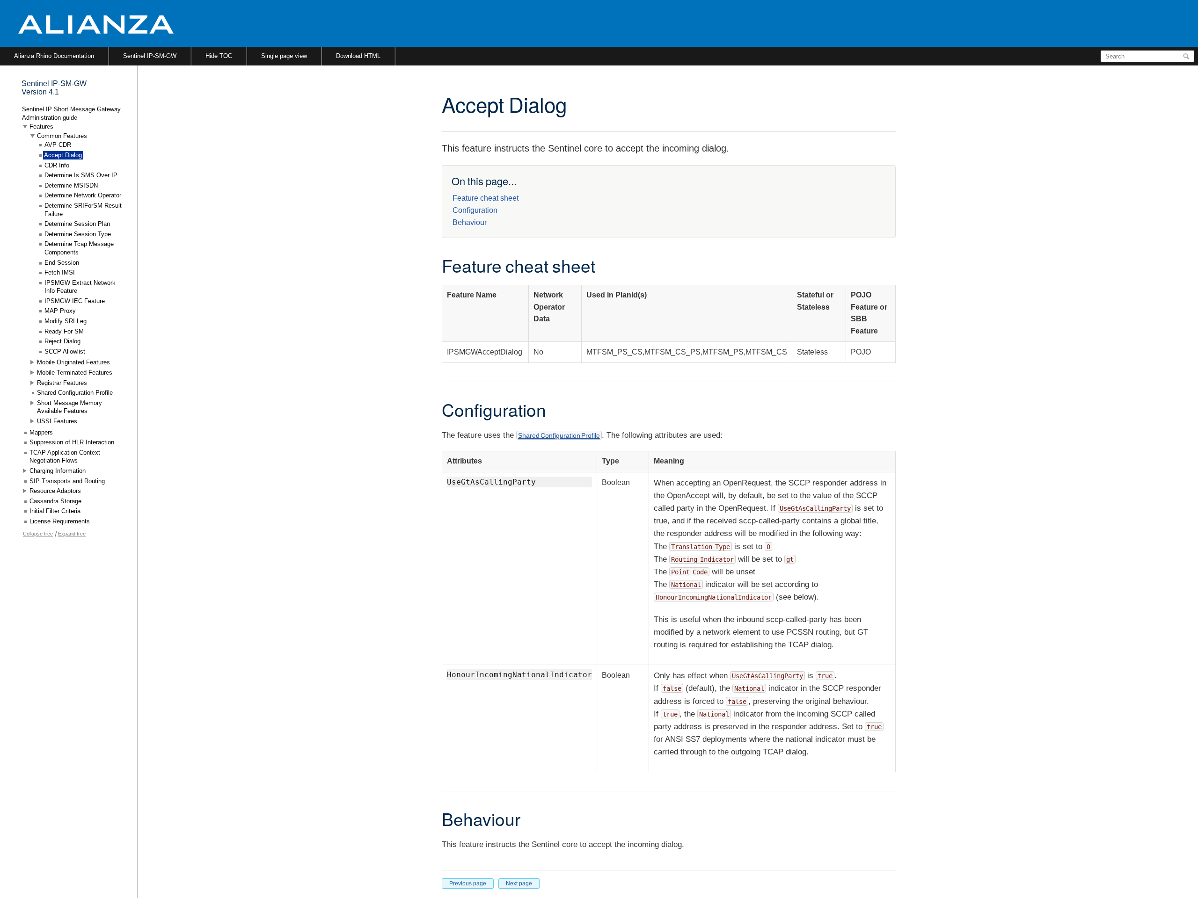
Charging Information (57, 470)
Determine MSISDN (71, 185)
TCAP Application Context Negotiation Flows (64, 456)
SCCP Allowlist (64, 351)
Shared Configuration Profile (559, 435)
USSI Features (57, 421)
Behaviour (470, 222)
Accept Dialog (63, 155)
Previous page (467, 883)
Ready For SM (64, 331)
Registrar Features (62, 382)
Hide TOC (218, 55)
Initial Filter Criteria (54, 510)
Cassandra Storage (55, 501)
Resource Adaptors (55, 490)
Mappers (41, 432)
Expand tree (72, 533)
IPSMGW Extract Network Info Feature (80, 287)
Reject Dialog (62, 341)
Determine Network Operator (82, 195)
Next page (519, 883)
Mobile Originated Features (73, 362)
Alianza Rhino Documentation (54, 55)
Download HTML (358, 55)
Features (41, 126)
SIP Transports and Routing (67, 481)
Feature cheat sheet (486, 198)
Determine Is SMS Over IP (80, 175)
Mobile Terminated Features (74, 372)
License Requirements (59, 521)
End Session (61, 262)
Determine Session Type (77, 234)
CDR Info (56, 165)
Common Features (62, 135)
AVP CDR (57, 144)
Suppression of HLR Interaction (71, 442)
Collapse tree (38, 533)
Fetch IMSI (59, 272)
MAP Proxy (60, 310)
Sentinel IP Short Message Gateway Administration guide (71, 113)
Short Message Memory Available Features (69, 407)
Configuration (475, 210)
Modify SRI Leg (65, 321)
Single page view (284, 55)
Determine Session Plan (77, 223)
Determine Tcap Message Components (79, 248)
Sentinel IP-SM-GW (149, 55)
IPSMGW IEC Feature (74, 300)
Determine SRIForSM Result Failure (83, 209)
